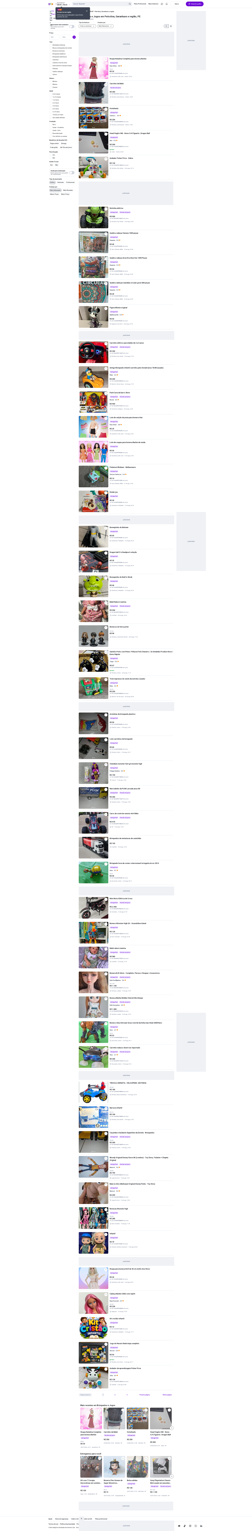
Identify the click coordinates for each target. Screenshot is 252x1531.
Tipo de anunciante (55, 179)
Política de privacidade (67, 1524)
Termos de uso (53, 1524)
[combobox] (102, 4)
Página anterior (85, 1395)
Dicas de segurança (61, 1519)
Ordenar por (53, 187)
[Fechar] (86, 11)
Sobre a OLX (75, 1519)
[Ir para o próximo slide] (172, 1428)
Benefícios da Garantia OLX (58, 140)
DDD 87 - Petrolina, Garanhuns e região (101, 11)
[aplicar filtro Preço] (74, 37)
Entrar (177, 4)
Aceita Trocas (54, 161)
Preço (51, 33)
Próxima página (144, 1395)
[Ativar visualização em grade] (171, 26)
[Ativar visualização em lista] (166, 26)
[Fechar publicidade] (81, 1519)
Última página (167, 1395)
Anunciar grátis (196, 4)
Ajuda (50, 1519)
